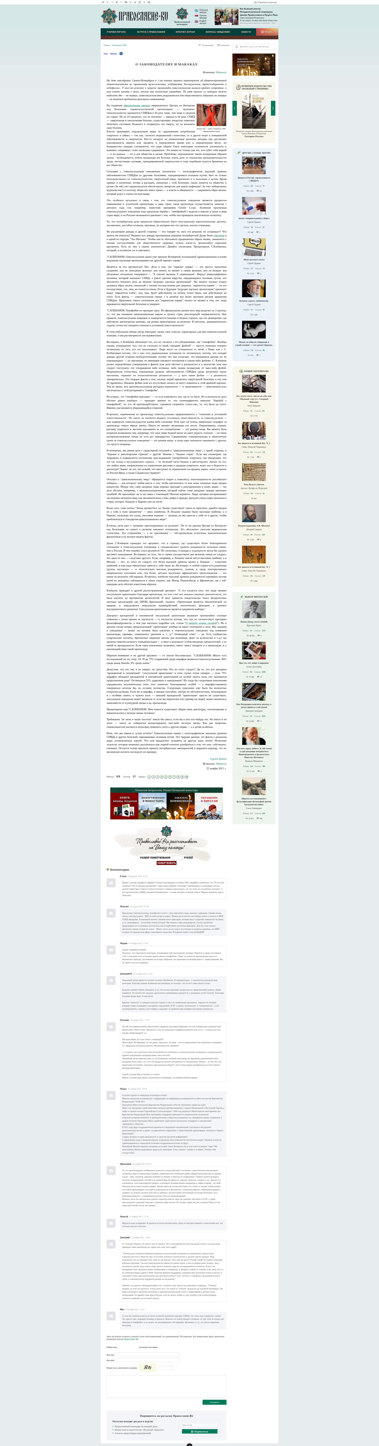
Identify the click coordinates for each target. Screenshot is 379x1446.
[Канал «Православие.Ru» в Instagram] (140, 2)
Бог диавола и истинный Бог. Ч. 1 (254, 566)
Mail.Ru (136, 1347)
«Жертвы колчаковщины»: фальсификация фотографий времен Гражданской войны (254, 801)
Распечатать (225, 45)
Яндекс (131, 1347)
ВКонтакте (125, 1347)
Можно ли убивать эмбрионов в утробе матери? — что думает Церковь (253, 343)
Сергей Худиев (218, 758)
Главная (107, 45)
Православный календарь (182, 23)
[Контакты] (149, 2)
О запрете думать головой (201, 623)
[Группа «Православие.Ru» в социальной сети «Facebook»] (112, 2)
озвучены (219, 235)
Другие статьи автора (256, 152)
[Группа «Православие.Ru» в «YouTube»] (126, 2)
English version (203, 22)
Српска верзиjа (203, 16)
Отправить (214, 1402)
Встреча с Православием (151, 32)
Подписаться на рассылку (267, 2)
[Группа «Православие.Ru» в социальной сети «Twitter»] (117, 2)
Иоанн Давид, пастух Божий (254, 621)
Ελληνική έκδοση (204, 11)
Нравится (113, 53)
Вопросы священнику (218, 32)
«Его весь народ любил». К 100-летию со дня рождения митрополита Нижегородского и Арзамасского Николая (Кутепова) (254, 753)
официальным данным (137, 105)
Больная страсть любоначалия (253, 300)
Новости (246, 32)
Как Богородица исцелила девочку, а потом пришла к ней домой (253, 706)
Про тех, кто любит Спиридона (254, 662)
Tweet (106, 53)
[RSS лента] (144, 2)
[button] (224, 24)
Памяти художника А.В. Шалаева (254, 525)
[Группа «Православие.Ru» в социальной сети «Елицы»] (130, 2)
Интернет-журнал (185, 32)
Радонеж (221, 72)
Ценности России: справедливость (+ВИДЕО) (254, 179)
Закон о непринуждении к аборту (254, 218)
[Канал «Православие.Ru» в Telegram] (135, 2)
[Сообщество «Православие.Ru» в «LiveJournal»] (121, 2)
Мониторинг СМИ (119, 45)
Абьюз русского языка (254, 259)
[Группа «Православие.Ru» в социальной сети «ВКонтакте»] (103, 2)
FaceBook (120, 1347)
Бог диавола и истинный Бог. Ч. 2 (254, 443)
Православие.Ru (131, 1339)
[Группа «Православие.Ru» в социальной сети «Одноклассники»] (107, 2)
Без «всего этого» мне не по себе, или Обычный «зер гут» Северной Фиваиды (254, 398)
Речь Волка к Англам (254, 484)
